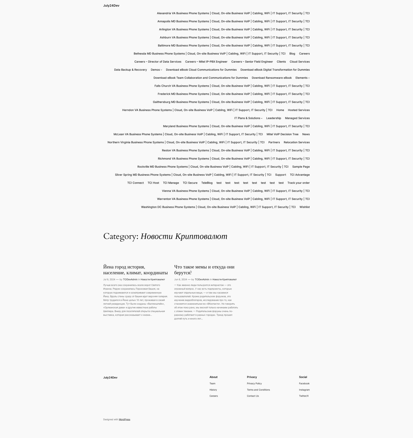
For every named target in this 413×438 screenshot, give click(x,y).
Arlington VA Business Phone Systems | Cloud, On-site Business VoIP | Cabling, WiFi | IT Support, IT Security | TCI (234, 29)
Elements (301, 77)
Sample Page (301, 166)
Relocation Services (297, 142)
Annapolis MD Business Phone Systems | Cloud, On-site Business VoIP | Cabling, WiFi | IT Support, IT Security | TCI (233, 21)
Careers (304, 53)
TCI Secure (190, 182)
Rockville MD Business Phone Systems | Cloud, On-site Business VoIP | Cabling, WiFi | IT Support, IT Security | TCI (212, 166)
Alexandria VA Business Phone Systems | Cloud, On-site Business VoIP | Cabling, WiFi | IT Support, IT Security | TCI (233, 13)
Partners (274, 142)
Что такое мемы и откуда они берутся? (204, 270)
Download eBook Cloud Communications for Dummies (201, 69)
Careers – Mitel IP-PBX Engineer (206, 61)
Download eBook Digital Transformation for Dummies (275, 69)
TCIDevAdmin (130, 279)
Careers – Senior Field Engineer (252, 61)
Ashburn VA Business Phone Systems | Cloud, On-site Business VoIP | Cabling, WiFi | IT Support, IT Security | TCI (235, 37)
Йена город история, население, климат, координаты (135, 270)
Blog (292, 53)
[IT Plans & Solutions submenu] (261, 118)
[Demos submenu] (161, 69)
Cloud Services (300, 61)
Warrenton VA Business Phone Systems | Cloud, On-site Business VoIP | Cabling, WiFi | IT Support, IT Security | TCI (233, 199)
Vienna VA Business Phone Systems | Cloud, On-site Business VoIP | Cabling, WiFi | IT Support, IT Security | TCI (236, 190)
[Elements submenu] (309, 78)
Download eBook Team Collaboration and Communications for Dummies (201, 77)
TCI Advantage (300, 174)
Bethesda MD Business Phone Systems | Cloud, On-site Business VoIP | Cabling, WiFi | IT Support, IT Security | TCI (210, 53)
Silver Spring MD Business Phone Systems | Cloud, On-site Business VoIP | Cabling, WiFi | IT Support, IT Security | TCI (193, 174)
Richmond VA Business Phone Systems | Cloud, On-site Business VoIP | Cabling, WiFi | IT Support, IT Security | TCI (234, 158)
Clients (281, 61)
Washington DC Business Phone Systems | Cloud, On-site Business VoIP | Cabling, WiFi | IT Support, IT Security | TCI (218, 207)
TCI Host (153, 182)
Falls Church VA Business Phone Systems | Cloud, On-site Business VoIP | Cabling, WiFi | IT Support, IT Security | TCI (232, 85)
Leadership (273, 118)
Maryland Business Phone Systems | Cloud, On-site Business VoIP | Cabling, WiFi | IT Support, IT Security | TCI (236, 126)
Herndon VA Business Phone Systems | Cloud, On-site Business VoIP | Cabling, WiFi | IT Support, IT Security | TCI (197, 110)
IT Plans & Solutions (247, 118)
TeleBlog (207, 182)
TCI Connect (135, 182)
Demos (155, 69)
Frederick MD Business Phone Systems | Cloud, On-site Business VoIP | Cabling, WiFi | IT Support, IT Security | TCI (234, 94)
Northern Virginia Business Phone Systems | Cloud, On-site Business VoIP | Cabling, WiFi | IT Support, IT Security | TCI (186, 142)
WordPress (124, 419)
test (219, 182)
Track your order (298, 182)
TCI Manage (171, 182)
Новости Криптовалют (153, 279)
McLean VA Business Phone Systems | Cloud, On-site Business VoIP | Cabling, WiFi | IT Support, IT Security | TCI (188, 134)
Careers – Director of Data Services (157, 61)
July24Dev (111, 5)
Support (280, 174)
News (306, 134)
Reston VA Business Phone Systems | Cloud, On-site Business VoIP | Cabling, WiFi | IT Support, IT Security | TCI (236, 150)
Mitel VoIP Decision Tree (282, 134)
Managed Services (297, 118)
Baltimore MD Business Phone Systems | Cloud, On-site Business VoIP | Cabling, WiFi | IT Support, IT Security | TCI (234, 45)
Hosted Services (299, 110)
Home (280, 110)
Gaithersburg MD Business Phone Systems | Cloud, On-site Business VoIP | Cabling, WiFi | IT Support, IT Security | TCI (231, 102)
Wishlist (305, 207)
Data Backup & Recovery (130, 69)
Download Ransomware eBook (272, 77)
